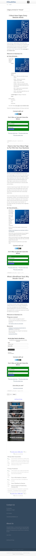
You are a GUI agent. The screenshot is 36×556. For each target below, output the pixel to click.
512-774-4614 (9, 513)
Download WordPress (13, 333)
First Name (9, 122)
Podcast (10, 140)
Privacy (16, 549)
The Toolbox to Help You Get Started (16, 323)
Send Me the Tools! (11, 349)
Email (9, 125)
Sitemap (19, 549)
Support (22, 549)
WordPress (21, 554)
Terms (13, 549)
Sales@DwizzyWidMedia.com (12, 516)
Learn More (9, 535)
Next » (14, 394)
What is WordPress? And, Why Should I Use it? (18, 277)
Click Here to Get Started (18, 388)
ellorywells (14, 140)
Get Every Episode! (11, 129)
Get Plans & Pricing (18, 399)
